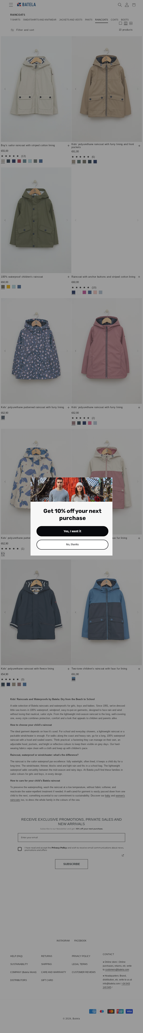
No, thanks (72, 544)
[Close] (108, 481)
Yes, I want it (72, 531)
